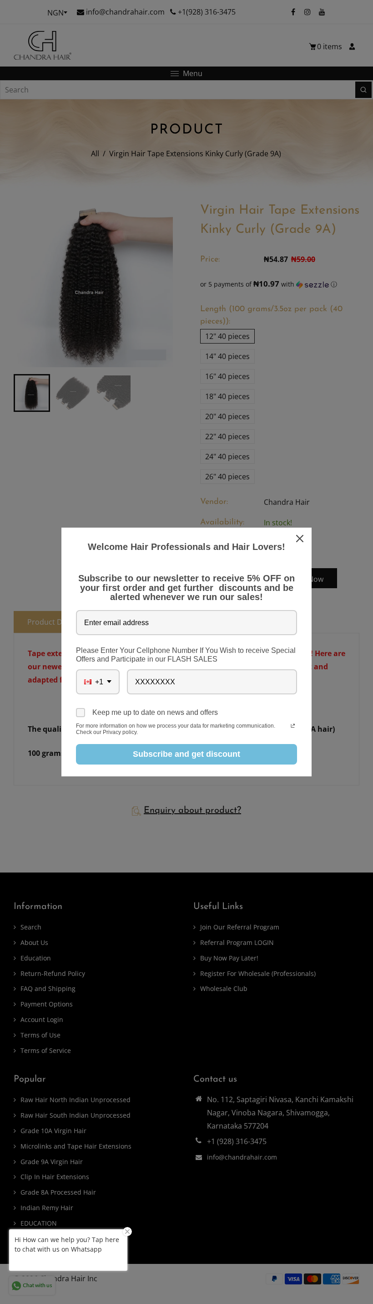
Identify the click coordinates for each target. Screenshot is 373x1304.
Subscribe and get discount (186, 754)
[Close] (301, 538)
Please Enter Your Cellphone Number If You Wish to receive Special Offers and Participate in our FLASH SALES (186, 655)
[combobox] (98, 681)
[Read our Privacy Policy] (292, 726)
